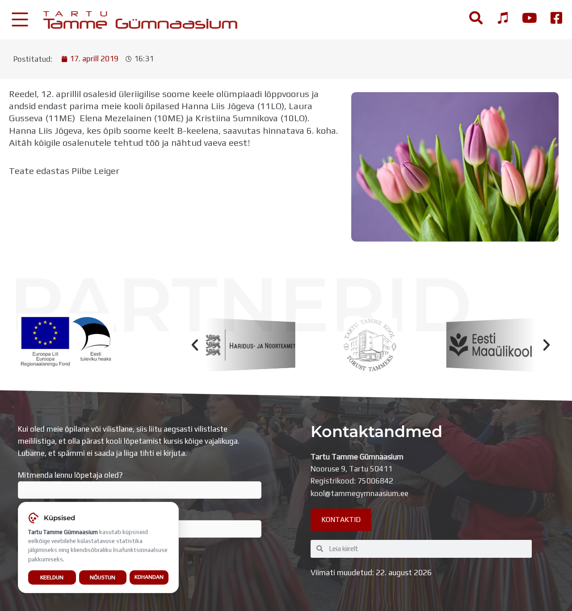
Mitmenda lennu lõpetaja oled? (70, 475)
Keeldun (51, 577)
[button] (194, 344)
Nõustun (102, 577)
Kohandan (149, 577)
